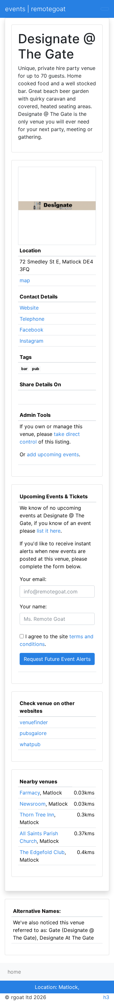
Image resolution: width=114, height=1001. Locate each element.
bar (24, 368)
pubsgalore (33, 733)
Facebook (31, 329)
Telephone (32, 319)
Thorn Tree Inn (37, 814)
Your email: (33, 579)
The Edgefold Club (42, 852)
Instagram (31, 341)
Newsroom (33, 804)
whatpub (30, 744)
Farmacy (30, 792)
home (14, 972)
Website (29, 307)
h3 (106, 997)
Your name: (33, 606)
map (25, 280)
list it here (48, 531)
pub (35, 368)
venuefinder (34, 722)
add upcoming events (53, 454)
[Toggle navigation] (105, 8)
